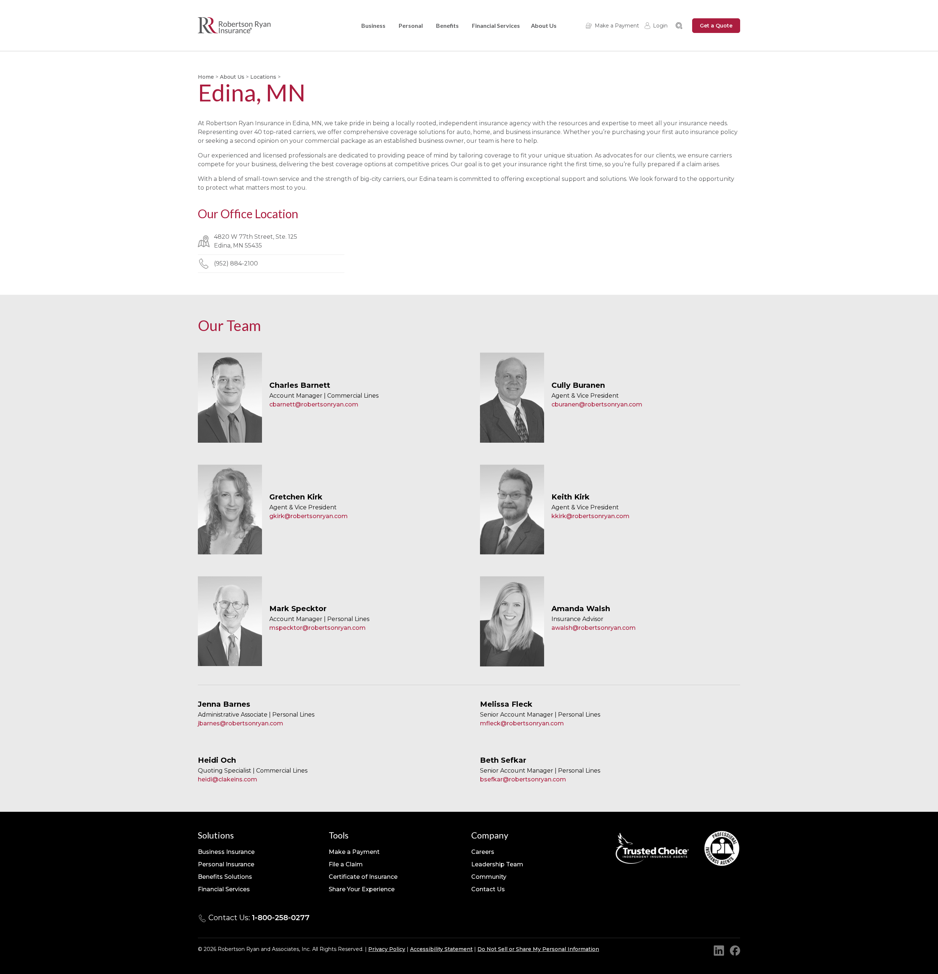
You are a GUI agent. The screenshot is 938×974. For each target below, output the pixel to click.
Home (206, 77)
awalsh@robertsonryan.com (593, 627)
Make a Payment (617, 25)
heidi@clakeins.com (227, 779)
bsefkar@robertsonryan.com (523, 779)
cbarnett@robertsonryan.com (313, 404)
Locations (263, 77)
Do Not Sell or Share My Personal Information (538, 949)
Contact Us (488, 889)
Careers (482, 851)
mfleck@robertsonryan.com (522, 723)
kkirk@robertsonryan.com (590, 516)
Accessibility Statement (441, 949)
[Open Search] (679, 25)
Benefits (447, 25)
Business (373, 25)
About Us (544, 25)
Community (488, 876)
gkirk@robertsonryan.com (308, 516)
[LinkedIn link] (719, 950)
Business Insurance (226, 851)
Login (660, 25)
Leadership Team (497, 864)
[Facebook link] (735, 950)
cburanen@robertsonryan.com (596, 404)
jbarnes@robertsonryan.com (240, 723)
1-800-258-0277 (281, 917)
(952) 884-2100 (236, 263)
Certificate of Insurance (363, 876)
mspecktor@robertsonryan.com (317, 627)
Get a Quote (716, 25)
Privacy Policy (386, 949)
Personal (411, 25)
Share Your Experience (362, 889)
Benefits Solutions (225, 876)
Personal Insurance (226, 864)
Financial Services (496, 25)
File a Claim (346, 864)
